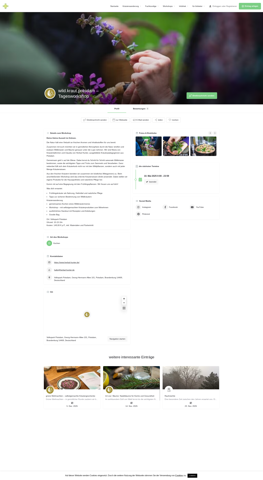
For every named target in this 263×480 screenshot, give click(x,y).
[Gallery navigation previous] (210, 133)
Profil (116, 109)
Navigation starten (117, 339)
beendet (152, 182)
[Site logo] (6, 6)
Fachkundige (150, 6)
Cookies (179, 475)
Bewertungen (140, 109)
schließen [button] (192, 475)
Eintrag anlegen (251, 6)
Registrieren (231, 6)
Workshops (168, 6)
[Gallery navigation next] (215, 133)
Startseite (114, 6)
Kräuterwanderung (131, 6)
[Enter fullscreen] (124, 308)
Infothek (182, 6)
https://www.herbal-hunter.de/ (66, 262)
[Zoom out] (124, 303)
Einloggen (217, 6)
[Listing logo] (50, 93)
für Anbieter (197, 6)
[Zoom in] (124, 299)
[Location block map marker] (87, 314)
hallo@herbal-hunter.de (64, 270)
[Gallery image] (149, 146)
